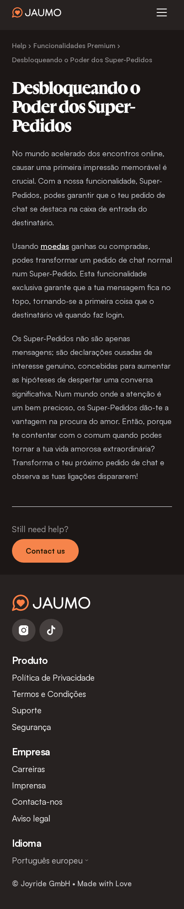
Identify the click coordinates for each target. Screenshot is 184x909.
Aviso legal (31, 818)
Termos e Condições (49, 693)
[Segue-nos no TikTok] (51, 630)
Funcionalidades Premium (74, 45)
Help (19, 45)
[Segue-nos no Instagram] (24, 630)
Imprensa (29, 785)
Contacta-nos (37, 801)
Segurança (31, 726)
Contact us (45, 550)
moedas (55, 246)
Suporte (27, 710)
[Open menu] (161, 12)
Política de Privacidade (53, 677)
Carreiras (28, 769)
